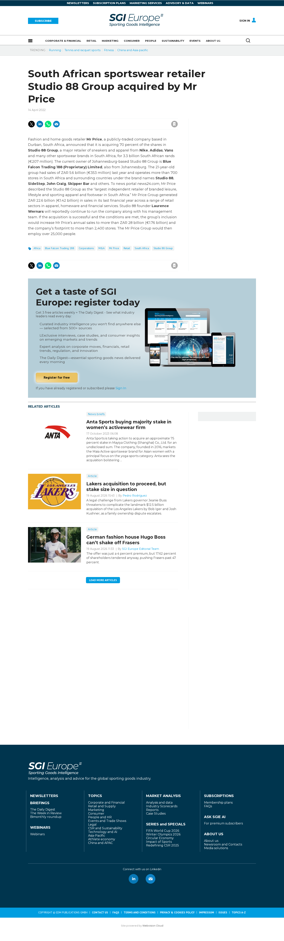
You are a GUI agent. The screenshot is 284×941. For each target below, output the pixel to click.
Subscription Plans (109, 3)
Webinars (205, 3)
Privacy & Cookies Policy (177, 912)
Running (55, 50)
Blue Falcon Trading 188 (59, 248)
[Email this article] (56, 124)
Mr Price (114, 248)
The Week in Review (46, 813)
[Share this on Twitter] (31, 124)
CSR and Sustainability (105, 828)
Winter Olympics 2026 (163, 834)
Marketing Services (146, 3)
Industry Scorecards (161, 806)
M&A (102, 248)
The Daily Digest (42, 809)
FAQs (208, 806)
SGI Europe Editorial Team (140, 549)
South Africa (142, 248)
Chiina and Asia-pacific (132, 50)
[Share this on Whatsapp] (48, 124)
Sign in (122, 115)
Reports (152, 810)
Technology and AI (102, 832)
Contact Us (100, 912)
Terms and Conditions (140, 912)
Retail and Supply (102, 806)
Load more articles (103, 580)
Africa (37, 248)
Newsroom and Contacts (223, 844)
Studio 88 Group (163, 248)
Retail (127, 248)
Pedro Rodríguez (135, 495)
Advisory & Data (180, 3)
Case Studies (156, 813)
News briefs (96, 414)
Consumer (96, 813)
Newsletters (78, 3)
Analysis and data (159, 802)
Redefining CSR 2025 (162, 845)
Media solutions (216, 848)
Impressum (206, 912)
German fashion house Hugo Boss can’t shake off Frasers (126, 539)
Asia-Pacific (96, 835)
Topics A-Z (239, 912)
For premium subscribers (223, 823)
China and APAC (100, 843)
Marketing (96, 810)
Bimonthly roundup (45, 817)
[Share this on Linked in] (39, 124)
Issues (223, 912)
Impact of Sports (159, 842)
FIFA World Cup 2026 (162, 831)
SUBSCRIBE (43, 21)
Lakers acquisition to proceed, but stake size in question (126, 486)
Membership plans (218, 802)
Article (92, 476)
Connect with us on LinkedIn (133, 879)
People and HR (100, 817)
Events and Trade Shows (107, 821)
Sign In (244, 20)
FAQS (115, 912)
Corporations (86, 248)
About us (211, 841)
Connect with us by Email (150, 879)
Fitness (109, 50)
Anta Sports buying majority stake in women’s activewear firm (128, 424)
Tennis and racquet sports (82, 50)
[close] (143, 120)
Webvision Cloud (152, 925)
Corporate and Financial (106, 802)
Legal (92, 824)
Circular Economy (160, 838)
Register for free (57, 377)
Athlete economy (101, 839)
